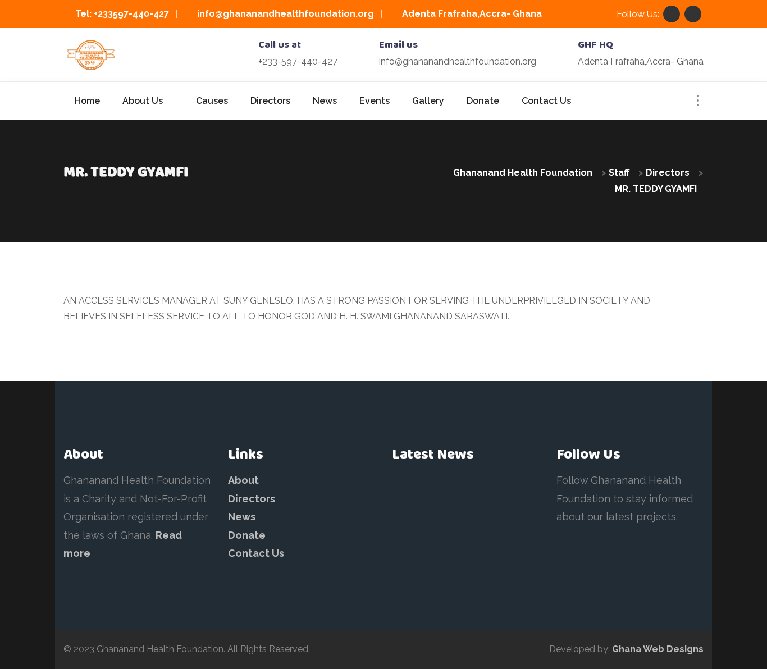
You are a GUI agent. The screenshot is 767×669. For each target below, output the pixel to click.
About (243, 480)
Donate (247, 535)
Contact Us (256, 553)
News (241, 517)
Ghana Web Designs (658, 649)
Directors (251, 499)
